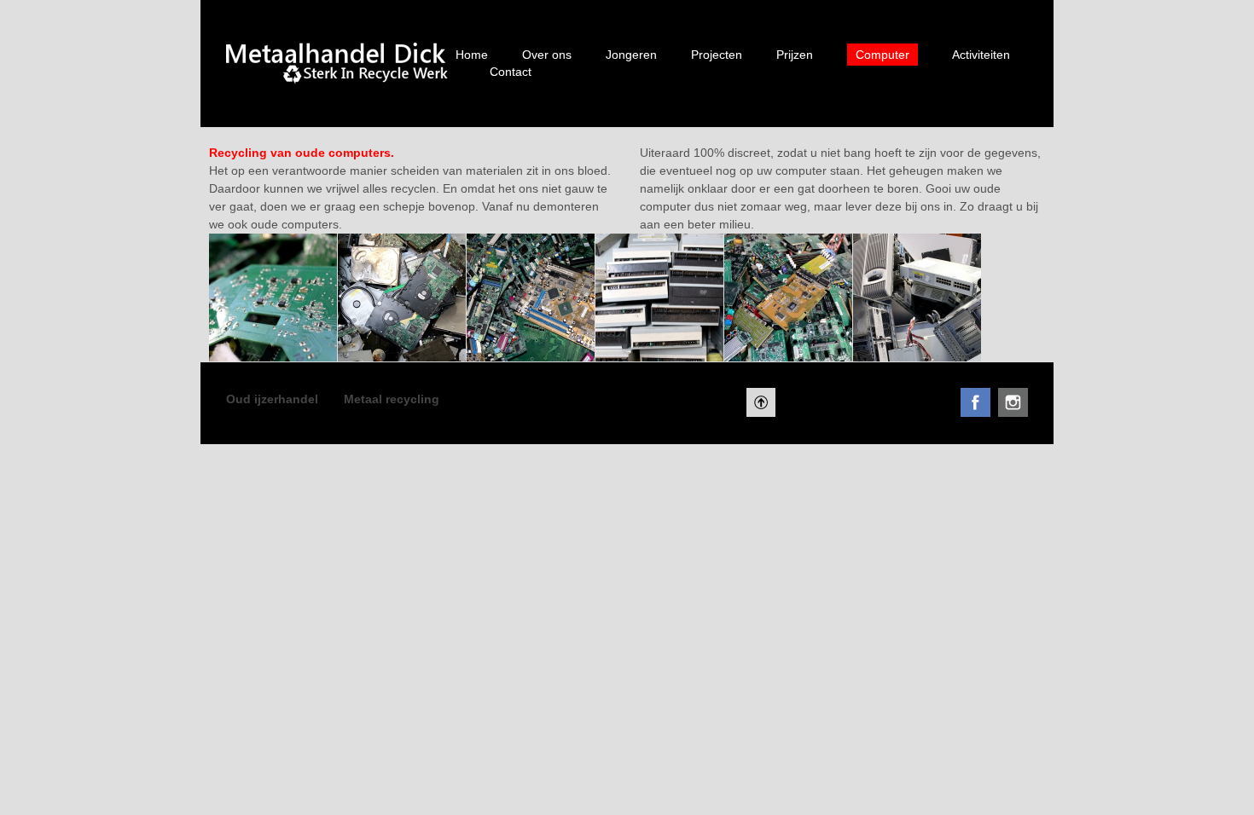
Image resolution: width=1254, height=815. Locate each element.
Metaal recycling (391, 399)
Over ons (547, 54)
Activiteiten (981, 54)
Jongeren (631, 54)
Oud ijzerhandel (272, 399)
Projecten (716, 54)
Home (472, 54)
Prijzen (794, 54)
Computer (882, 54)
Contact (510, 71)
